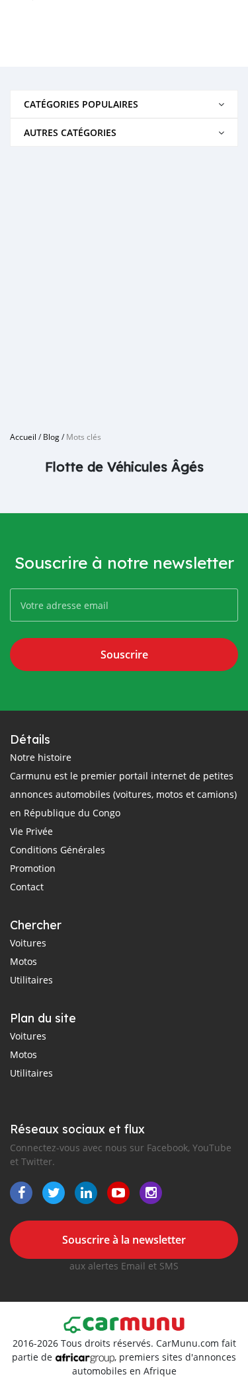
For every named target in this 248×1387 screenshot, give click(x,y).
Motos (23, 961)
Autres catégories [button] (70, 132)
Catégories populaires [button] (81, 104)
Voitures (28, 943)
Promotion (33, 868)
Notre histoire (40, 757)
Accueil (23, 436)
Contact (27, 886)
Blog (51, 436)
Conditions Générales (57, 849)
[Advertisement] (124, 284)
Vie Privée (31, 831)
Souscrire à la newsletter (124, 1239)
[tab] (124, 104)
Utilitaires (31, 980)
